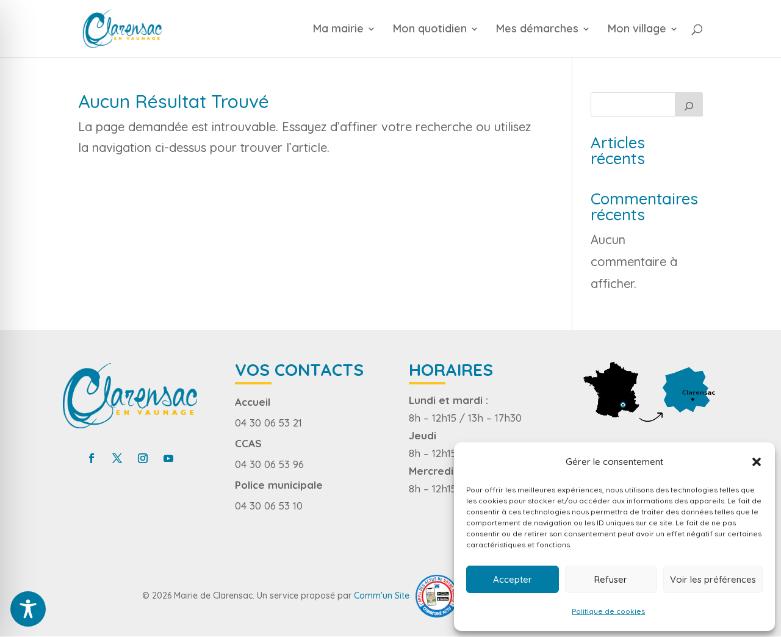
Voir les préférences (713, 579)
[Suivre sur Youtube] (168, 458)
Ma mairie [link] (338, 29)
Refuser (610, 579)
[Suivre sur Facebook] (91, 458)
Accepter (512, 579)
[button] (756, 462)
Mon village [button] (637, 29)
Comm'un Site (381, 594)
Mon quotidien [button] (430, 29)
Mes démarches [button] (537, 29)
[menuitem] (351, 40)
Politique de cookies (608, 611)
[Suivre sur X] (117, 458)
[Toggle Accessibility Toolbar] (28, 609)
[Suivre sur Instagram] (143, 458)
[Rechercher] (689, 104)
